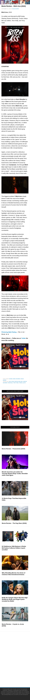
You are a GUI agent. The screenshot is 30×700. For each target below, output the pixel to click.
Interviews (18, 650)
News (14, 378)
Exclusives (18, 652)
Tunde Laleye (22, 382)
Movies (11, 378)
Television (18, 660)
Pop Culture (18, 655)
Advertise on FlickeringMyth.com (18, 677)
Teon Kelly (10, 382)
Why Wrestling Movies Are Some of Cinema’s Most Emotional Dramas (13, 573)
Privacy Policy (8, 694)
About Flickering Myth (18, 674)
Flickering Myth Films (18, 670)
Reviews (18, 378)
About (18, 672)
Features (18, 645)
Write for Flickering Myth (17, 680)
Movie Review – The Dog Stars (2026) (14, 523)
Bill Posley (12, 381)
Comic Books (18, 662)
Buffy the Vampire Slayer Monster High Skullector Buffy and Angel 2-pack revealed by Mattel (15, 599)
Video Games (18, 665)
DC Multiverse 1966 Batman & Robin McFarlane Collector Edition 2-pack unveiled (14, 548)
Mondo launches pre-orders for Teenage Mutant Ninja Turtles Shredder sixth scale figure (15, 473)
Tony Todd (16, 382)
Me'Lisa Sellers (19, 381)
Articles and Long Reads (18, 647)
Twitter (23, 338)
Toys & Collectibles (18, 667)
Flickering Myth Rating (8, 332)
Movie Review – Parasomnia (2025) (13, 449)
